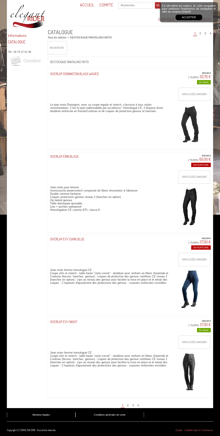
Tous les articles (57, 37)
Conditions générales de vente (109, 414)
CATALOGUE (17, 41)
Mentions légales (41, 414)
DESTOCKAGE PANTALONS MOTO (91, 37)
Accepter (189, 17)
